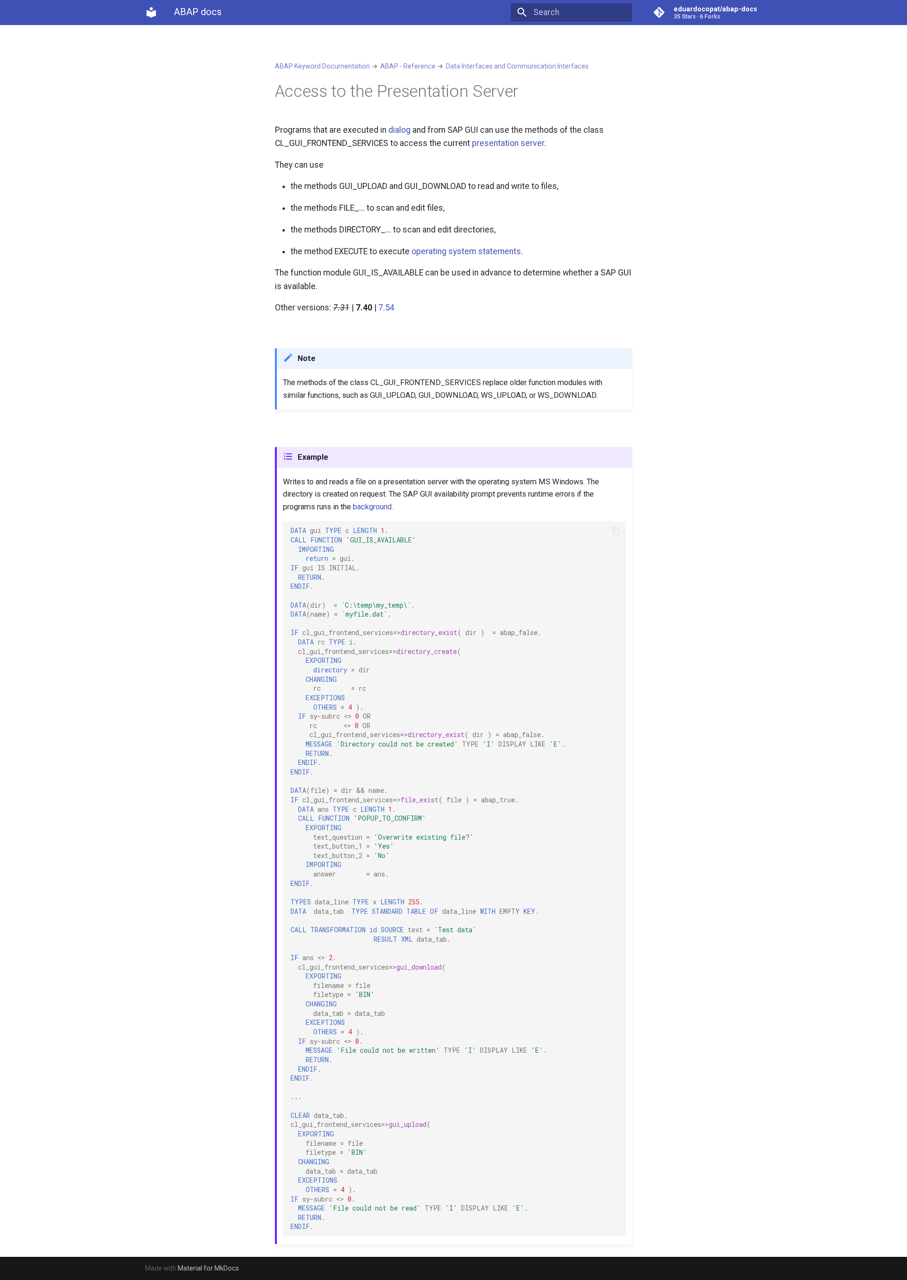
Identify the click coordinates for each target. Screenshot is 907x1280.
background (372, 506)
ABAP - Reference (408, 66)
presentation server (508, 143)
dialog (399, 130)
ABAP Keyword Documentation (322, 66)
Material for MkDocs (208, 1268)
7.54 (386, 307)
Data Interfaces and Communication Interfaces (517, 66)
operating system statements (466, 251)
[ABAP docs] (151, 12)
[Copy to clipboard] (616, 531)
